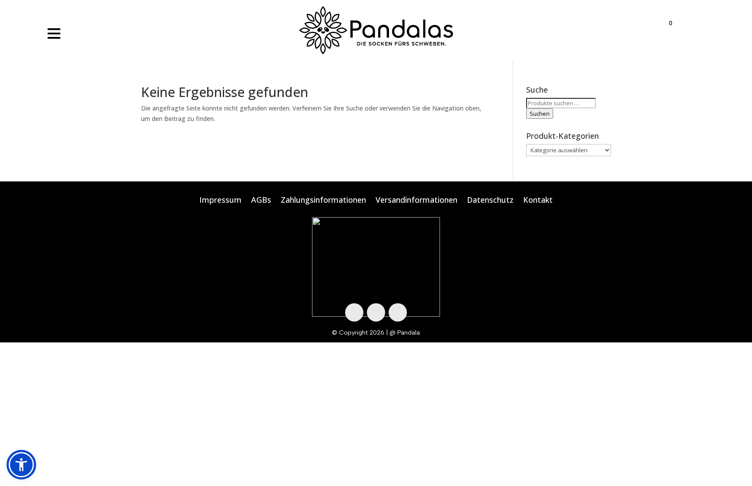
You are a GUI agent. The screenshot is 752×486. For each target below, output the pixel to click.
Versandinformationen (416, 201)
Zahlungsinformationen (323, 201)
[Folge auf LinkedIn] (398, 312)
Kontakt (538, 201)
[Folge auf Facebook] (354, 312)
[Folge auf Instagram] (376, 312)
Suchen (540, 113)
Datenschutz (490, 201)
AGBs (261, 201)
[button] (21, 464)
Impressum (220, 201)
